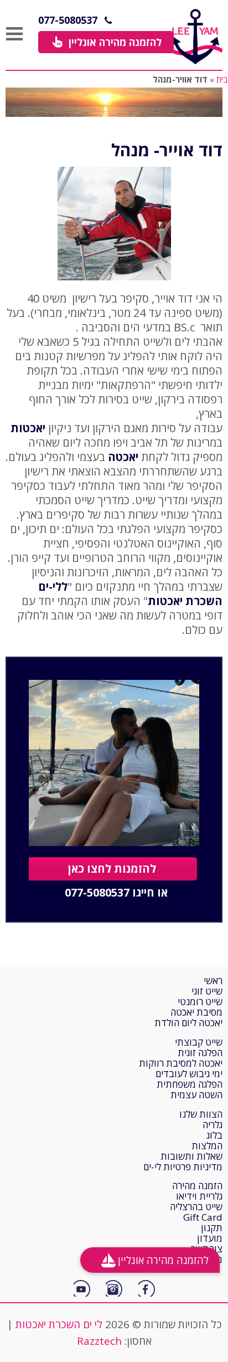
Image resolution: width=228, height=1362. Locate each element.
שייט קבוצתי (198, 1042)
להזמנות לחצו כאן (112, 868)
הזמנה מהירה (197, 1185)
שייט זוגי (206, 991)
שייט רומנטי (200, 1001)
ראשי (213, 980)
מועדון (209, 1238)
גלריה (212, 1124)
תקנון (211, 1227)
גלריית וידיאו (199, 1196)
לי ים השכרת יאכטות (58, 1324)
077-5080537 (67, 20)
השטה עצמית (196, 1094)
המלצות (206, 1145)
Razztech (99, 1341)
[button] (106, 42)
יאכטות (28, 428)
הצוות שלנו (200, 1114)
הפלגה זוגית (200, 1052)
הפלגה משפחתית (189, 1084)
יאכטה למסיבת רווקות (180, 1063)
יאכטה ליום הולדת (188, 1022)
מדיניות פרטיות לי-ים (182, 1166)
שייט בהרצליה (196, 1206)
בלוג (214, 1135)
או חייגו (116, 893)
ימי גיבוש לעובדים (189, 1073)
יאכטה (123, 456)
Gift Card (202, 1217)
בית (222, 79)
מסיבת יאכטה (196, 1012)
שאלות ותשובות (191, 1156)
